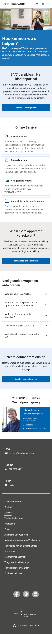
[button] (43, 4)
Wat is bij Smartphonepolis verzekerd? (18, 315)
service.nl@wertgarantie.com (37, 428)
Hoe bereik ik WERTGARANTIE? (20, 325)
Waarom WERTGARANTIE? (18, 294)
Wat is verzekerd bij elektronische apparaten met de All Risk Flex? (21, 304)
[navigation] (26, 466)
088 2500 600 (31, 425)
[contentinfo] (26, 625)
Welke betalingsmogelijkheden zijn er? (22, 336)
